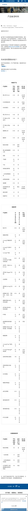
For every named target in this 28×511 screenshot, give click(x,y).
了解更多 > (3, 66)
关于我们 (7, 492)
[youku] (16, 486)
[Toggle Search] (25, 1)
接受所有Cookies (14, 509)
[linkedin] (19, 486)
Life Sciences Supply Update (8, 27)
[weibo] (14, 486)
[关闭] (26, 496)
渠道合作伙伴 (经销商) (14, 46)
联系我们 (3, 71)
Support (15, 25)
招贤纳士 (14, 492)
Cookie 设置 (14, 505)
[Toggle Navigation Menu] (3, 1)
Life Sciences (9, 25)
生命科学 (4, 4)
